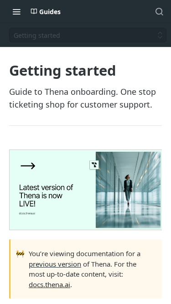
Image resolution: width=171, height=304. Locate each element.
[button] (85, 189)
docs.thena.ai (49, 284)
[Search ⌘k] (159, 11)
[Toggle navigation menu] (16, 11)
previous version (55, 263)
